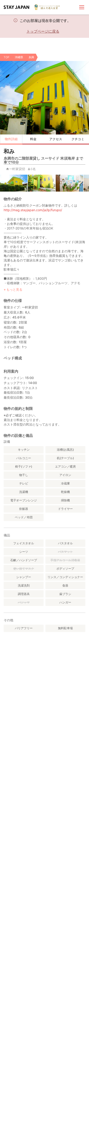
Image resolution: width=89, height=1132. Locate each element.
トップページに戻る (42, 31)
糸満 (31, 57)
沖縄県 (19, 57)
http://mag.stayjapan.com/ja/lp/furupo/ (33, 210)
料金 (33, 139)
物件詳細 (11, 139)
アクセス (55, 139)
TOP (6, 57)
